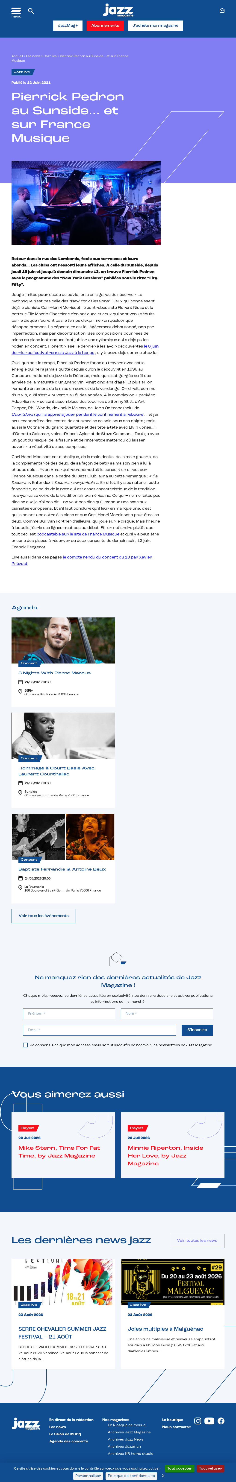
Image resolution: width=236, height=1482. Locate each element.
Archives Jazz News (126, 1439)
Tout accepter (179, 1468)
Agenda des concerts (68, 1441)
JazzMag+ (68, 26)
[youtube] (209, 1423)
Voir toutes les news (197, 1241)
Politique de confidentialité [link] (131, 1476)
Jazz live (50, 56)
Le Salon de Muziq (65, 1434)
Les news (33, 56)
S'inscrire (197, 1030)
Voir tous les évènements (44, 916)
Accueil (17, 56)
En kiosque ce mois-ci (127, 1425)
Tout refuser (210, 1468)
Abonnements (105, 26)
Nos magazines (115, 1420)
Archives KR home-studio (130, 1454)
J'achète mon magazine (155, 26)
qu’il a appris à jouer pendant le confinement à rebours (77, 415)
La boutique (172, 1420)
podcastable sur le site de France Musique (78, 534)
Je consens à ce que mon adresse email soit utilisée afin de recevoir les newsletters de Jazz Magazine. (121, 1045)
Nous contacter (176, 1427)
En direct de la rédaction (71, 1420)
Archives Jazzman (124, 1447)
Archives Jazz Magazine (129, 1432)
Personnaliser (88, 1476)
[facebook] (221, 1423)
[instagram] (197, 1423)
